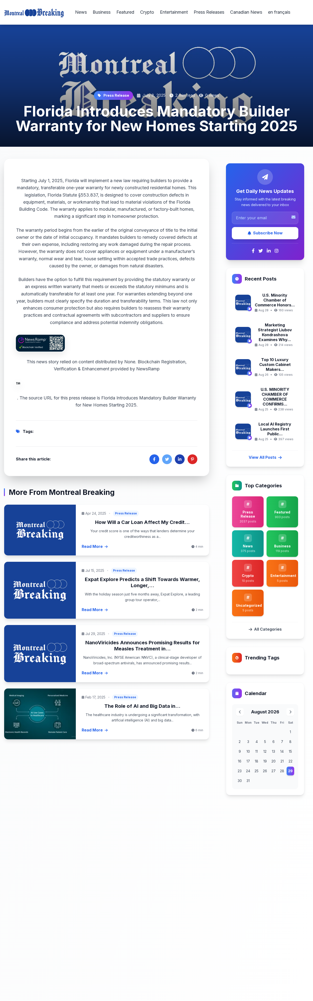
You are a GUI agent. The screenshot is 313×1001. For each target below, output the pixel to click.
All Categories (268, 629)
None (129, 361)
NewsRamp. (88, 383)
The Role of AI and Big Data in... (142, 706)
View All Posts (262, 457)
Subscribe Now (268, 232)
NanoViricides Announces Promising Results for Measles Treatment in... (142, 646)
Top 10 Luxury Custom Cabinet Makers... (275, 364)
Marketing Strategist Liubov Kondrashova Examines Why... (275, 332)
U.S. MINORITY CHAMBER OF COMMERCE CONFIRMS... (275, 397)
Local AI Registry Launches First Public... (274, 429)
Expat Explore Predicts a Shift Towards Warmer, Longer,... (142, 582)
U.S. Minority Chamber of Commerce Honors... (275, 300)
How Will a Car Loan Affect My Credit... (142, 522)
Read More (92, 546)
